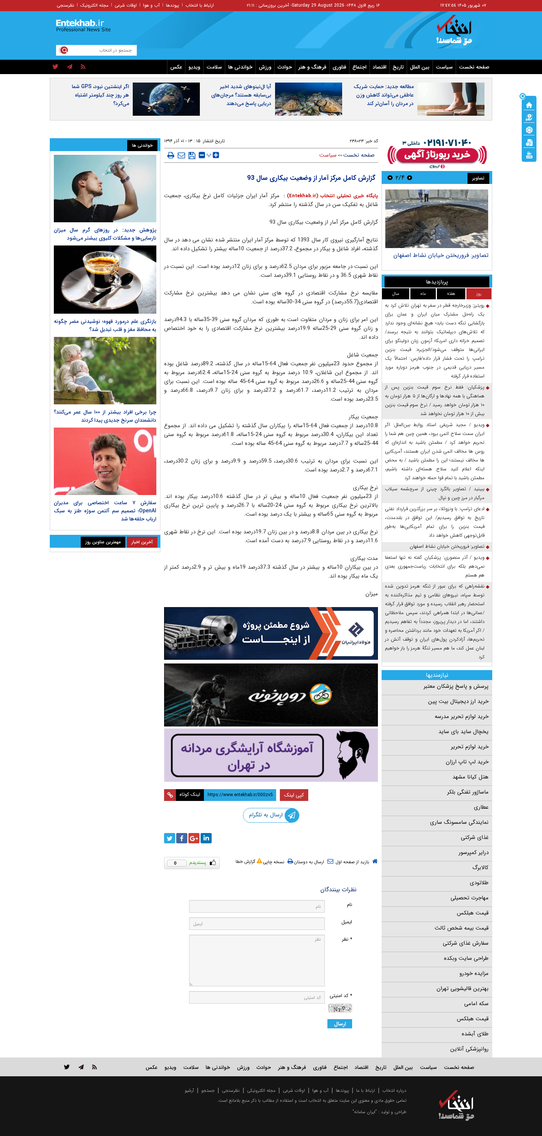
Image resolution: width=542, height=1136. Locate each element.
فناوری (339, 67)
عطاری (481, 807)
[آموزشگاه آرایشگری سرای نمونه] (271, 755)
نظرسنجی (65, 5)
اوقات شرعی (126, 5)
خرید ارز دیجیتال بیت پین (458, 701)
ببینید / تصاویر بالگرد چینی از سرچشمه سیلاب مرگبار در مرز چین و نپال (434, 493)
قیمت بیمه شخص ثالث (462, 928)
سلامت (214, 67)
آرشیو (189, 1090)
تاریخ (398, 67)
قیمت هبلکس (473, 913)
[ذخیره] (191, 155)
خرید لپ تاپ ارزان (467, 761)
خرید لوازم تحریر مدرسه (462, 716)
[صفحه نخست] (529, 104)
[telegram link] (81, 1066)
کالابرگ (480, 867)
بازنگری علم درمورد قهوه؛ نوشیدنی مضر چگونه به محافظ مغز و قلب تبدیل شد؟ (105, 325)
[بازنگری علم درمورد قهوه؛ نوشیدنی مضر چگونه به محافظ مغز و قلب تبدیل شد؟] (105, 279)
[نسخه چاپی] (170, 155)
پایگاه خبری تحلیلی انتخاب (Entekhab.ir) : (329, 196)
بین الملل (420, 67)
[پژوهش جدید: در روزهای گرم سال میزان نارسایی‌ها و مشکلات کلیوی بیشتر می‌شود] (105, 188)
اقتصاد (379, 67)
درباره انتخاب (394, 1090)
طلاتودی (479, 882)
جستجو (208, 1090)
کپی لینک (294, 795)
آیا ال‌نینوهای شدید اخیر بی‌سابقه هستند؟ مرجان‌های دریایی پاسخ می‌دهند (241, 95)
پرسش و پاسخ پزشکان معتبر (456, 686)
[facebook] (181, 838)
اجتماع (359, 67)
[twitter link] (67, 1066)
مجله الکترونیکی (261, 1090)
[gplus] (193, 838)
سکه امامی (476, 1003)
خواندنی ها (240, 67)
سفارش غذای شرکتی (466, 943)
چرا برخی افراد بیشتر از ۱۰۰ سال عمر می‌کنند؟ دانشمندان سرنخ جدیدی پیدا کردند (105, 416)
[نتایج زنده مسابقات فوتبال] (529, 154)
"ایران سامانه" (364, 1111)
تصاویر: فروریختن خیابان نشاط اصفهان (441, 255)
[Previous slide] (409, 177)
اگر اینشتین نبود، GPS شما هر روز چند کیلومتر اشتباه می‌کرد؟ (100, 95)
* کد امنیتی (341, 996)
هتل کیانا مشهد (470, 777)
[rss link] (95, 1066)
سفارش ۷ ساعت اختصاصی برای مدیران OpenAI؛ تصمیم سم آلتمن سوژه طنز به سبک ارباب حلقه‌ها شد (105, 511)
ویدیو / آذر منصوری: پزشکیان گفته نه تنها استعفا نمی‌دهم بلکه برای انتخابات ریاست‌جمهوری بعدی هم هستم (434, 566)
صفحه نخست (474, 67)
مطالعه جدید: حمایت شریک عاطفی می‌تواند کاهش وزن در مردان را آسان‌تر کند (384, 95)
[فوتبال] (529, 129)
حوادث (285, 67)
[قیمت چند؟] (529, 116)
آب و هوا (151, 5)
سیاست (444, 67)
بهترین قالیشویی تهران (463, 988)
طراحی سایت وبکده (466, 958)
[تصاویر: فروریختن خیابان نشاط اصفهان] (436, 218)
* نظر (347, 939)
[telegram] (70, 67)
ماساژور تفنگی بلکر (468, 792)
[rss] (83, 67)
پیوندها (172, 5)
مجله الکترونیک (94, 5)
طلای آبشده (475, 1033)
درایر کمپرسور (474, 852)
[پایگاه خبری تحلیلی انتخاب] (460, 33)
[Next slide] (390, 177)
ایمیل (346, 922)
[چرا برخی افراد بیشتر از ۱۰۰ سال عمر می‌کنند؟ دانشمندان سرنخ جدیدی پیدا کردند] (105, 370)
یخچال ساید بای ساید (463, 731)
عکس (176, 67)
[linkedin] (206, 838)
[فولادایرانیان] (271, 633)
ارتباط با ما (365, 1090)
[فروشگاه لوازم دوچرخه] (271, 694)
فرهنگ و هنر (312, 67)
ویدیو (194, 67)
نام (349, 905)
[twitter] (55, 67)
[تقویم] (529, 141)
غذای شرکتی (475, 837)
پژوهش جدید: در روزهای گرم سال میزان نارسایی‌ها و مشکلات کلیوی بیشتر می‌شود (105, 234)
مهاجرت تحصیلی (470, 897)
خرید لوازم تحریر (470, 746)
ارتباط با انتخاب (199, 5)
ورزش (265, 67)
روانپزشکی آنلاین (469, 1049)
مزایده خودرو (474, 973)
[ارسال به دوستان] (181, 155)
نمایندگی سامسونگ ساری (459, 822)
